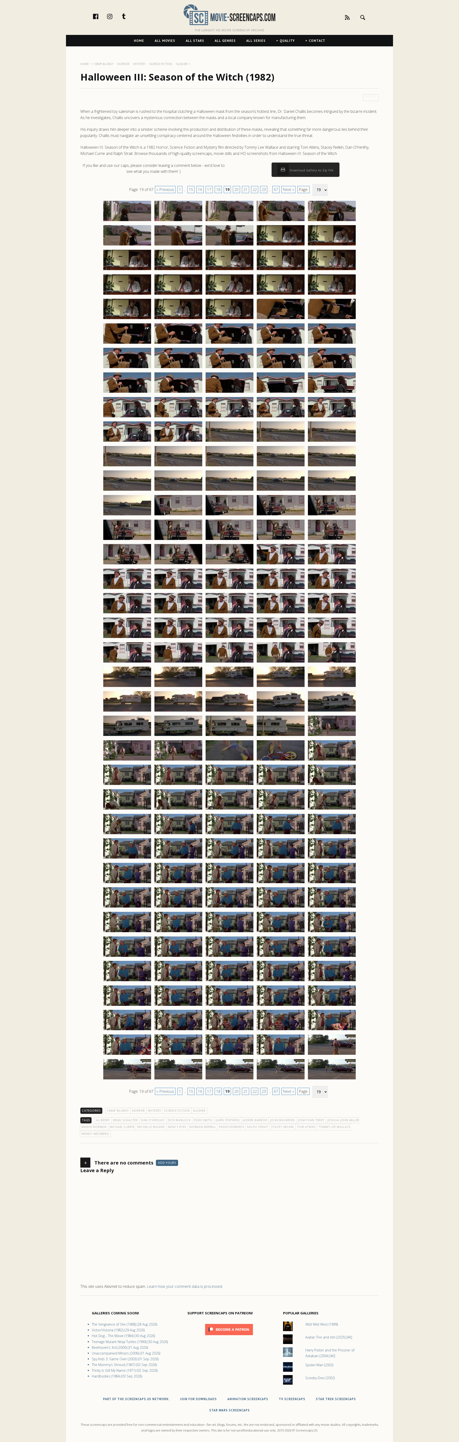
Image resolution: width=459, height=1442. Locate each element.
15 (191, 189)
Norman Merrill (202, 1127)
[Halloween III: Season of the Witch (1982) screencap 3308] (229, 539)
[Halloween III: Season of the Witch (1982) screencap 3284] (281, 417)
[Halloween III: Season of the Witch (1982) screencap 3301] (127, 515)
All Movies (165, 40)
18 (218, 189)
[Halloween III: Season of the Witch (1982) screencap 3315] (332, 564)
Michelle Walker (150, 1127)
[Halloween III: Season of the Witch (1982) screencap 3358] (229, 784)
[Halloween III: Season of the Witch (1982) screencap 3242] (178, 220)
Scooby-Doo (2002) (320, 1378)
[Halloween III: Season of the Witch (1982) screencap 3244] (281, 220)
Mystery (154, 1111)
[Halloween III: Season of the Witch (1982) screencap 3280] (332, 392)
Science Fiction (177, 1111)
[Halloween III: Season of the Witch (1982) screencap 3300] (332, 490)
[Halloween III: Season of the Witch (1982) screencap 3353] (229, 760)
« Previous (165, 189)
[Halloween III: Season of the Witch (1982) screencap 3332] (178, 662)
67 (276, 189)
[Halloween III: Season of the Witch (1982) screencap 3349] (281, 735)
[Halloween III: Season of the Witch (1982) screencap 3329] (281, 637)
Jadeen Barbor (255, 1120)
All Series (256, 40)
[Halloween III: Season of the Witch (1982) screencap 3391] (127, 956)
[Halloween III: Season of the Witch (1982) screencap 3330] (332, 637)
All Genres (225, 40)
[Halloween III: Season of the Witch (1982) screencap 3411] (127, 1054)
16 (200, 189)
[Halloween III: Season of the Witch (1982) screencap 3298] (229, 490)
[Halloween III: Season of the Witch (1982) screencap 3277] (178, 392)
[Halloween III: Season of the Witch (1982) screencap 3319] (281, 588)
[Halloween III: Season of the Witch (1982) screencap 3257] (178, 294)
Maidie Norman (94, 1127)
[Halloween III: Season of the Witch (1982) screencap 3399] (281, 981)
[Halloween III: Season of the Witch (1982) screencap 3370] (332, 834)
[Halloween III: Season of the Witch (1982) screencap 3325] (332, 613)
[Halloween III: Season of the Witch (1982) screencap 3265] (332, 318)
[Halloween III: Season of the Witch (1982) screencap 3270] (332, 343)
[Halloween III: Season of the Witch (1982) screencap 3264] (281, 318)
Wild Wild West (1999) (321, 1324)
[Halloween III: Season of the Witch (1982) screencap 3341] (127, 711)
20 (236, 189)
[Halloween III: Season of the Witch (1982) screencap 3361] (127, 809)
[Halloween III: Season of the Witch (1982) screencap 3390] (332, 932)
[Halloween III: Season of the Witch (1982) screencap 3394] (281, 956)
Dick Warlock (179, 1120)
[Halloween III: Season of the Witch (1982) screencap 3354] (281, 760)
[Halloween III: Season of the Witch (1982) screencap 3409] (281, 1030)
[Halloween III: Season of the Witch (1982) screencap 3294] (281, 466)
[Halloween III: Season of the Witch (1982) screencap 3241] (127, 220)
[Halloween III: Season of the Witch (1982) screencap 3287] (178, 441)
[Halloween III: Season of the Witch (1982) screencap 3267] (178, 343)
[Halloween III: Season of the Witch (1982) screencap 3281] (127, 417)
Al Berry (103, 1120)
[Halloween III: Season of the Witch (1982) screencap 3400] (332, 981)
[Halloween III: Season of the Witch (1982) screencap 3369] (281, 834)
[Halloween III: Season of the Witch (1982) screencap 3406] (127, 1030)
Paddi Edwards (231, 1127)
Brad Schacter (125, 1120)
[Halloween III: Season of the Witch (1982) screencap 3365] (332, 809)
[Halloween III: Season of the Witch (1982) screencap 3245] (332, 220)
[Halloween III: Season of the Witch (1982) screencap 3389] (281, 932)
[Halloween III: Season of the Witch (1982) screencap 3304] (281, 515)
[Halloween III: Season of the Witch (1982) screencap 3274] (281, 367)
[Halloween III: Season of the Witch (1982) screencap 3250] (332, 245)
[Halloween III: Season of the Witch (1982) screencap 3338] (229, 686)
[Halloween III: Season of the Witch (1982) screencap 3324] (281, 613)
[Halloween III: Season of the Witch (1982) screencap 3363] (229, 809)
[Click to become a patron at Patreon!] (229, 1336)
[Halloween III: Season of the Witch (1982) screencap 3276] (127, 392)
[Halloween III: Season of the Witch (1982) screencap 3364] (281, 809)
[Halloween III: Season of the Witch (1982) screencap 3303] (229, 515)
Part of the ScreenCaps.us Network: (136, 1399)
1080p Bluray (118, 1111)
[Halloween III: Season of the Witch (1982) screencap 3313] (229, 564)
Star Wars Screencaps (229, 1410)
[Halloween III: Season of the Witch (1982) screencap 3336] (127, 686)
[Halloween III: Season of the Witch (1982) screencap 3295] (332, 466)
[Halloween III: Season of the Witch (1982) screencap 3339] (281, 686)
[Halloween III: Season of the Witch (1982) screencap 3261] (127, 318)
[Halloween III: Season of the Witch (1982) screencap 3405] (332, 1005)
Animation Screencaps (247, 1399)
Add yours (167, 1163)
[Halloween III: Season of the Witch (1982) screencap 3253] (229, 269)
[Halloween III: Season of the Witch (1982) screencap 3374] (281, 858)
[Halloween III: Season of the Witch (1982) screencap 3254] (281, 269)
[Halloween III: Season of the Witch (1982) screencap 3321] (127, 613)
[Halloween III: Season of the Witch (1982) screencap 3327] (178, 637)
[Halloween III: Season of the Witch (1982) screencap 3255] (332, 269)
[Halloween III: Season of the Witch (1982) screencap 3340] (332, 686)
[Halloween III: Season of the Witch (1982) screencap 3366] (127, 834)
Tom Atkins (306, 1127)
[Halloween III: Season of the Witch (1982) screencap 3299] (281, 490)
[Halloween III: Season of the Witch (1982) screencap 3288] (229, 441)
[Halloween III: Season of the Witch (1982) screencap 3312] (178, 564)
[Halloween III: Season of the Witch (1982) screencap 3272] (178, 367)
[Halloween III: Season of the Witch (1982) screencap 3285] (332, 417)
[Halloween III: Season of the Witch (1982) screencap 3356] (127, 784)
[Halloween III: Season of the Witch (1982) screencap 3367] (178, 834)
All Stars (195, 40)
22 (254, 189)
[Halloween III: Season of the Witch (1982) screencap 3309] (281, 539)
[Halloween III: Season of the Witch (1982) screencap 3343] (229, 711)
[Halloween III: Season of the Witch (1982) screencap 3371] (127, 858)
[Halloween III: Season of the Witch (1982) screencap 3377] (178, 883)
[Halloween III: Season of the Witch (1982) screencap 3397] (178, 981)
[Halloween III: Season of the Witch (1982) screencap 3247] (178, 245)
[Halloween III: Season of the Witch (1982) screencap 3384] (281, 907)
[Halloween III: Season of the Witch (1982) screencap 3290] (332, 441)
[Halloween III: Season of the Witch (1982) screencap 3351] (127, 760)
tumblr (128, 16)
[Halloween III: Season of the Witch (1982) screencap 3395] (332, 956)
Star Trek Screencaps (336, 1399)
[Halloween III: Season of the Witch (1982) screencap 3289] (281, 441)
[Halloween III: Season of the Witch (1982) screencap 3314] (281, 564)
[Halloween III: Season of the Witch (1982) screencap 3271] (127, 367)
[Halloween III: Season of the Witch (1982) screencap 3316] (127, 588)
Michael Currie (122, 1127)
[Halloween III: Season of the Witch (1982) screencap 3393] (229, 956)
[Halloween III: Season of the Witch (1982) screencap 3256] (127, 294)
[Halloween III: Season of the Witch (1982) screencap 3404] (281, 1005)
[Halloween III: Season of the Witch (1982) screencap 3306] (127, 539)
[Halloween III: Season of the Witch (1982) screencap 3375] (332, 858)
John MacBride (282, 1120)
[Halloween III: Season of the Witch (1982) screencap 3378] (229, 883)
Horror (138, 1111)
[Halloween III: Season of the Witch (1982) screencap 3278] (229, 392)
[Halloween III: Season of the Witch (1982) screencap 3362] (178, 809)
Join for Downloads (198, 1399)
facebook (100, 16)
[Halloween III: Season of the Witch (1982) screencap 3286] (127, 441)
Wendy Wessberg (95, 1134)
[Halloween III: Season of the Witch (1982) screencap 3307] (178, 539)
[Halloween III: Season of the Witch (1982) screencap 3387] (178, 932)
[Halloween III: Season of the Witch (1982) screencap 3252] (178, 269)
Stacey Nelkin (282, 1127)
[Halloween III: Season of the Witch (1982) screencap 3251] (127, 269)
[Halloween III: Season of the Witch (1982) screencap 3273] (229, 367)
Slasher (199, 1111)
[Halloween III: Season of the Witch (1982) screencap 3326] (127, 637)
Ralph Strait (257, 1127)
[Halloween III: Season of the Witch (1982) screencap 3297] (178, 490)
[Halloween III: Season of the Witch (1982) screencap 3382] (178, 907)
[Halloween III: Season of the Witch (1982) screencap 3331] (127, 662)
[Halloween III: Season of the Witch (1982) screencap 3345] (332, 711)
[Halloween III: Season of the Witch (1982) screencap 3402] (178, 1005)
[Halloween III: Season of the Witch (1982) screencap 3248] (229, 245)
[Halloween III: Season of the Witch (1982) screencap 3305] (332, 515)
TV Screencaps (292, 1399)
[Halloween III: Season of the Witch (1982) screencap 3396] (127, 981)
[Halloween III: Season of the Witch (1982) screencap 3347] (178, 735)
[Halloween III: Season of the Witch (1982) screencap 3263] (229, 318)
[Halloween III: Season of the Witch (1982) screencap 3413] (229, 1054)
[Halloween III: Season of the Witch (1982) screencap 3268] (229, 343)
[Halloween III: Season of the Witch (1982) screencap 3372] (178, 858)
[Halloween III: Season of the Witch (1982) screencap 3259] (281, 294)
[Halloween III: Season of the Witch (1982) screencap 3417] (178, 1079)
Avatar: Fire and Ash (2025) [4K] (328, 1337)
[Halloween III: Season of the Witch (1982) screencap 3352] (178, 760)
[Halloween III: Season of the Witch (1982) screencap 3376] (127, 883)
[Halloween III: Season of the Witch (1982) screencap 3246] (127, 245)
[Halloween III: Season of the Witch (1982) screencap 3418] (229, 1079)
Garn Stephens (227, 1120)
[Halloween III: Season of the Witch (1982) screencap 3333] (229, 662)
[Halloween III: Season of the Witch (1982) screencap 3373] (229, 858)
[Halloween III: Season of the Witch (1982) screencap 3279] (281, 392)
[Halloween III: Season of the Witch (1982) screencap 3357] (178, 784)
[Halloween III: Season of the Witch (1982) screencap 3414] (281, 1054)
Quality (287, 40)
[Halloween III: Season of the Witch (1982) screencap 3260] (332, 294)
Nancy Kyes (177, 1127)
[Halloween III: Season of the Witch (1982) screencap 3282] (178, 417)
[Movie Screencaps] (229, 14)
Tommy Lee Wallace (335, 1127)
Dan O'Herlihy (153, 1120)
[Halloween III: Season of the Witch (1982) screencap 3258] (229, 294)
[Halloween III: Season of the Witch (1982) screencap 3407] (178, 1030)
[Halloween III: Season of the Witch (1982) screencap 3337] (178, 686)
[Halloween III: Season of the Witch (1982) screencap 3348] (229, 735)
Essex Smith (203, 1120)
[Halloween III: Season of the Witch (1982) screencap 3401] (127, 1005)
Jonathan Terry (311, 1120)
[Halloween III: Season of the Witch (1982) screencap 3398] (229, 981)
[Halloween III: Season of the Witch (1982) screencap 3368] (229, 834)
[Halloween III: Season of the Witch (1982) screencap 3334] (281, 662)
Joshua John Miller (344, 1120)
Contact (317, 40)
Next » (288, 189)
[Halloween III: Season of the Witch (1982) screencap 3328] (229, 637)
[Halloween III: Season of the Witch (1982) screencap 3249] (281, 245)
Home (139, 40)
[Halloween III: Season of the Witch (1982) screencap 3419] (281, 1079)
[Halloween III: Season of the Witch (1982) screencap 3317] (178, 588)
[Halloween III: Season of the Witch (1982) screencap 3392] (178, 956)
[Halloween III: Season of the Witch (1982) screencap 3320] (332, 588)
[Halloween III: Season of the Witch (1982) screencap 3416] (127, 1079)
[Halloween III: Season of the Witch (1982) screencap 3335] (332, 662)
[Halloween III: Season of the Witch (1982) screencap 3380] (332, 883)
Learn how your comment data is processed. (185, 1286)
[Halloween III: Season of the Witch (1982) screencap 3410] (332, 1030)
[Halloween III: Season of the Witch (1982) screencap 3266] (127, 343)
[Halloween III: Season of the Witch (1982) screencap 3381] (127, 907)
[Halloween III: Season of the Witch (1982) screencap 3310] (332, 539)
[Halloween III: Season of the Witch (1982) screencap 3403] (229, 1005)
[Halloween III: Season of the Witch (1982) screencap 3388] (229, 932)
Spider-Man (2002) (319, 1365)
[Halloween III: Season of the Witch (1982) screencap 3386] (127, 932)
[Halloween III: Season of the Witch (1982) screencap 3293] (229, 466)
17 (209, 189)
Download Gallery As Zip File (311, 170)
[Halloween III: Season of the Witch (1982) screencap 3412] (178, 1054)
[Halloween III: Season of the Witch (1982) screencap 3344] (281, 711)
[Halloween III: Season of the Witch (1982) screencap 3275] (332, 367)
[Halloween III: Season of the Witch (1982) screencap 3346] (127, 735)
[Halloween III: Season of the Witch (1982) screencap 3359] (281, 784)
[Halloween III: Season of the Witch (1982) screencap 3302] (178, 515)
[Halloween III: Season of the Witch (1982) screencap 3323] (229, 613)
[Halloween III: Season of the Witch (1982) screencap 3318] (229, 588)
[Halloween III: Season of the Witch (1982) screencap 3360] (332, 784)
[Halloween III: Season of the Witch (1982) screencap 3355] (332, 760)
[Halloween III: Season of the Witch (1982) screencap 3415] (332, 1054)
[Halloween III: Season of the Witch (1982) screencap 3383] (229, 907)
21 (245, 189)
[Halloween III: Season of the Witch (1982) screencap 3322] (178, 613)
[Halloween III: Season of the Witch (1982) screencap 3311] (127, 564)
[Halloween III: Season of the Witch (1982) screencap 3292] (178, 466)
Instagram (114, 16)
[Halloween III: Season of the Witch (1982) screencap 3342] (178, 711)
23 (264, 189)
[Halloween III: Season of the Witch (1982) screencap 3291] (127, 466)
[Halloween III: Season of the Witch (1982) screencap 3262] (178, 318)
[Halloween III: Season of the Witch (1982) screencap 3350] (332, 735)
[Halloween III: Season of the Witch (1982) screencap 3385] (332, 907)
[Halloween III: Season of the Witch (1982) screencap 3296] (127, 490)
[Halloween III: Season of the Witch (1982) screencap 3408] (229, 1030)
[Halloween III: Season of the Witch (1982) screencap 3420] (332, 1079)
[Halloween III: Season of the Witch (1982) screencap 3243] (229, 220)
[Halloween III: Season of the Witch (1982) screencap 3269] (281, 343)
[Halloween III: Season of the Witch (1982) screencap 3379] (281, 883)
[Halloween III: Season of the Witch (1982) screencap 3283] (229, 417)
